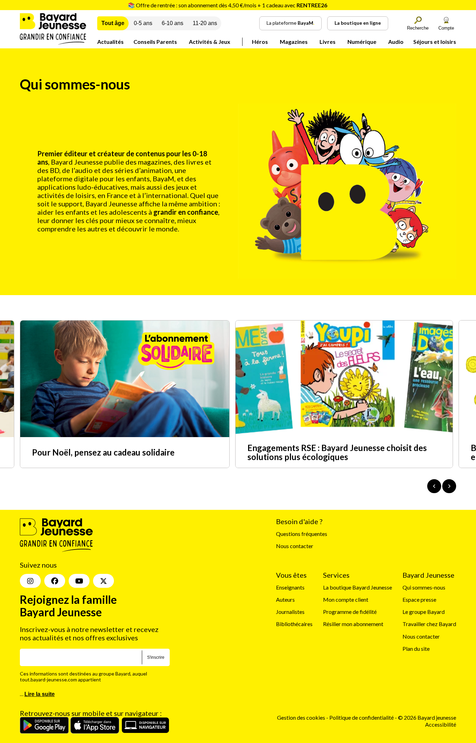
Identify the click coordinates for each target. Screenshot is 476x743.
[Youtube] (79, 581)
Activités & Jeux (209, 41)
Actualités (110, 41)
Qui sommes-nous (423, 587)
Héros (260, 41)
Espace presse (419, 599)
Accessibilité (440, 724)
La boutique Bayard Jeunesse (357, 587)
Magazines (294, 41)
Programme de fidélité (350, 611)
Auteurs (285, 599)
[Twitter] (103, 581)
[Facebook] (54, 581)
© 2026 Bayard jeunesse (427, 717)
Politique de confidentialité (362, 717)
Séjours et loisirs (434, 41)
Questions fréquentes (301, 533)
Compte (446, 28)
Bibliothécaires (294, 624)
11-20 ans (205, 23)
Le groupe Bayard (423, 611)
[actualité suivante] (449, 486)
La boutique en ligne (358, 23)
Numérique (361, 41)
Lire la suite (39, 694)
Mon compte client (345, 599)
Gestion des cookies (301, 717)
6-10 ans (172, 23)
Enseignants (290, 587)
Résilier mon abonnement (353, 624)
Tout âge (112, 23)
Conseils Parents (155, 41)
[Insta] (30, 581)
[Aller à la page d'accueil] (53, 42)
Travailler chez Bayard (429, 624)
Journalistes (290, 611)
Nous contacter (294, 546)
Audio (396, 41)
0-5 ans (143, 23)
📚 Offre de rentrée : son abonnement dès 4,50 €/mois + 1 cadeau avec (227, 5)
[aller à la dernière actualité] (434, 486)
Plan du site (416, 648)
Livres (328, 41)
